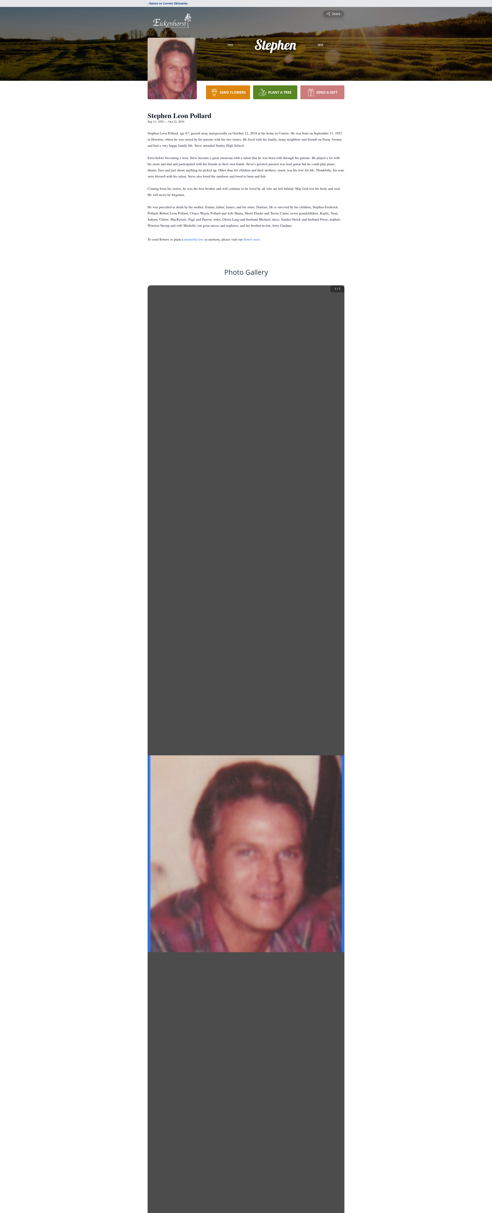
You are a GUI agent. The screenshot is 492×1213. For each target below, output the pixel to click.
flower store (252, 239)
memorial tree (194, 239)
